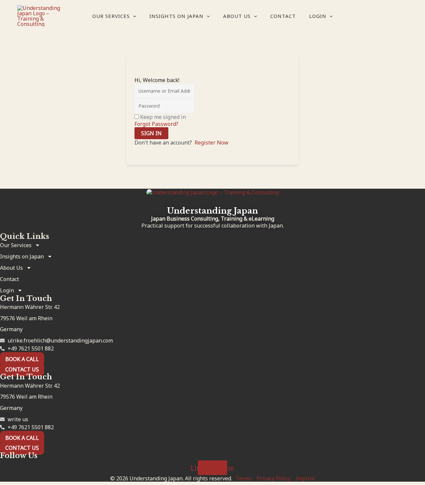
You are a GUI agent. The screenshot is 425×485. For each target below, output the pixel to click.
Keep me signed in (163, 117)
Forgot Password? (156, 124)
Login (317, 16)
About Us (237, 16)
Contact (283, 16)
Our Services (111, 16)
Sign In (151, 133)
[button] (133, 16)
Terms (244, 478)
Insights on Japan (176, 16)
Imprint (305, 478)
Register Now (211, 142)
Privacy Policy (274, 478)
